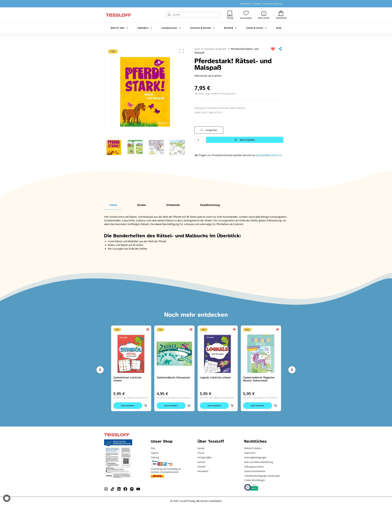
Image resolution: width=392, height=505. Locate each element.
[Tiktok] (112, 489)
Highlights (142, 27)
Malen (233, 107)
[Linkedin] (119, 489)
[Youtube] (138, 489)
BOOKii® (228, 27)
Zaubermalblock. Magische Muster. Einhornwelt (259, 379)
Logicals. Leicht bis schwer (215, 377)
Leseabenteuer (169, 27)
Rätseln (241, 107)
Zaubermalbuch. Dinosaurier (173, 377)
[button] (145, 405)
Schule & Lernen (254, 27)
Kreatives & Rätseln (200, 27)
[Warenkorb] (281, 13)
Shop (278, 27)
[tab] (113, 205)
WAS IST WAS (117, 27)
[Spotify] (132, 489)
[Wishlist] (246, 13)
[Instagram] (106, 489)
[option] (145, 92)
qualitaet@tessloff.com (269, 155)
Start (197, 49)
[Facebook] (125, 489)
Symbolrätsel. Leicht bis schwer (127, 379)
